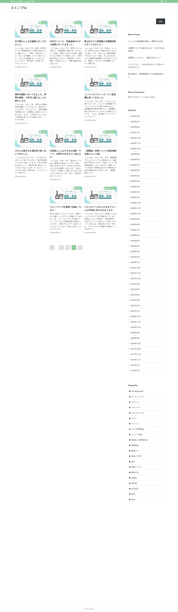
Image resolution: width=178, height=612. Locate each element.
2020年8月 (135, 338)
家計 (133, 461)
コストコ (135, 402)
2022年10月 (136, 213)
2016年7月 (135, 365)
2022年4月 (135, 246)
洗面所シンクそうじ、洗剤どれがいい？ (144, 57)
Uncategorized (137, 391)
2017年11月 (136, 354)
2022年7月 (135, 229)
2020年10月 (136, 327)
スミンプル (19, 7)
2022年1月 (135, 262)
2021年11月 (136, 273)
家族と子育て (136, 456)
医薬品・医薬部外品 (139, 439)
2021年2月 (135, 305)
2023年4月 (135, 181)
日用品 (134, 477)
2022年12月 (136, 202)
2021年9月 (135, 284)
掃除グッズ (135, 467)
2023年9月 (135, 154)
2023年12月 (136, 137)
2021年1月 (135, 311)
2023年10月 (136, 148)
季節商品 (135, 445)
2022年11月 (136, 208)
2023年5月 (135, 175)
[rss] (162, 1)
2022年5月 (135, 240)
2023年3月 (135, 186)
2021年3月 (135, 300)
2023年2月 (135, 192)
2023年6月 (135, 170)
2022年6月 (135, 235)
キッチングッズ (137, 396)
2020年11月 (136, 321)
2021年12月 (136, 267)
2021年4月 (135, 294)
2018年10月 (136, 343)
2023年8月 (135, 159)
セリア (134, 418)
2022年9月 (135, 219)
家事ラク (135, 450)
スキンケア (135, 407)
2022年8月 (135, 224)
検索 (160, 21)
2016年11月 (136, 359)
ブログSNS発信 (137, 429)
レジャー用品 (136, 434)
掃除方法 (135, 472)
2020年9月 (135, 332)
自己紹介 (135, 488)
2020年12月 (136, 316)
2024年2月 (135, 127)
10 (68, 247)
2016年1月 (135, 370)
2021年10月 (136, 278)
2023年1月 (135, 197)
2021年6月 (135, 289)
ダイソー (135, 423)
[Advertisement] (66, 93)
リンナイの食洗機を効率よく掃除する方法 (145, 41)
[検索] (165, 1)
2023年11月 (136, 143)
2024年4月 (135, 121)
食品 (133, 499)
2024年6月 (135, 116)
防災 (133, 494)
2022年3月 (135, 251)
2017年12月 (136, 349)
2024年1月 (135, 132)
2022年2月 (135, 257)
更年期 (134, 483)
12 (80, 247)
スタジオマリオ (137, 413)
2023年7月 (135, 165)
